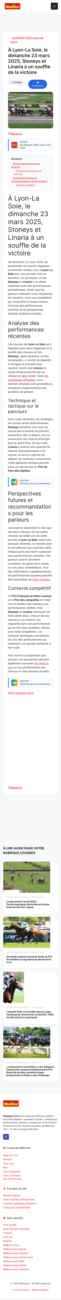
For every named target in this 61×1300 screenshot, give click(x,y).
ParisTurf (7, 1159)
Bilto (5, 1167)
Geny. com (8, 1163)
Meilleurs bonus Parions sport (18, 1257)
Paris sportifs (9, 1224)
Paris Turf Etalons (12, 1175)
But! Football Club (12, 1179)
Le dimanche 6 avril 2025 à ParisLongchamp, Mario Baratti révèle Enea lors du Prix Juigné (27, 904)
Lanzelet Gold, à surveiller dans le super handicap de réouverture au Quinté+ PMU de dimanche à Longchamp (29, 1014)
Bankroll (7, 1241)
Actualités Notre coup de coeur (26, 39)
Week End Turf (10, 1155)
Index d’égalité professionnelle (19, 1199)
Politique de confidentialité (16, 1207)
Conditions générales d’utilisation (19, 1203)
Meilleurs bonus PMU (13, 1261)
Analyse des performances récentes (25, 165)
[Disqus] (30, 746)
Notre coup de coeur (21, 693)
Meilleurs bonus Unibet (14, 1265)
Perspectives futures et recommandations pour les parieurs (29, 180)
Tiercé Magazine (11, 1171)
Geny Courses (41, 579)
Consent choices (20, 1289)
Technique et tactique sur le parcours (28, 172)
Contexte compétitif (25, 185)
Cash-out (8, 1237)
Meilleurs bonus (11, 1245)
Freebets (7, 1233)
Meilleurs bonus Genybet (15, 1253)
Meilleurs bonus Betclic (14, 1249)
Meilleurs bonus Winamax (16, 1269)
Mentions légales (11, 1195)
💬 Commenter (37, 84)
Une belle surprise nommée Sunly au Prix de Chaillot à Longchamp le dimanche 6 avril (29, 959)
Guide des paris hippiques (16, 1228)
